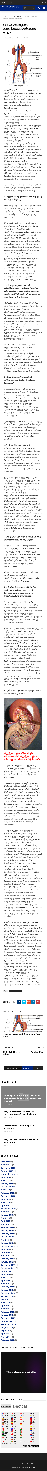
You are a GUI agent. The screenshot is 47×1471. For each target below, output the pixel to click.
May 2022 (5, 1189)
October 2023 (7, 1171)
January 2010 (7, 1315)
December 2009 (8, 1318)
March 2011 (6, 1283)
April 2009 (5, 1333)
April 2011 (5, 1280)
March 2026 (6, 1165)
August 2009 (7, 1327)
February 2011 (7, 1287)
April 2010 (5, 1305)
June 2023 (5, 1177)
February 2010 (7, 1312)
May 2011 (5, 1277)
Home (5, 16)
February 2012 (7, 1258)
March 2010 (6, 1308)
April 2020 (5, 1205)
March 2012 (6, 1255)
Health (12, 16)
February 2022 (7, 1193)
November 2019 (8, 1208)
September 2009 (8, 1324)
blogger (37, 1068)
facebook (27, 1068)
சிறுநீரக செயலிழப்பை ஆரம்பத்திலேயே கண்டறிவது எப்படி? (21, 1035)
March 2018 (6, 1224)
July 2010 (5, 1299)
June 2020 (5, 1199)
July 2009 (5, 1330)
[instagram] (39, 2)
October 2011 (7, 1271)
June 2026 (5, 1161)
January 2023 (7, 1183)
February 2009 (7, 1340)
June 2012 (5, 1249)
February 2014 (7, 1233)
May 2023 (5, 1180)
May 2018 (5, 1218)
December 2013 (8, 1236)
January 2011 (7, 1290)
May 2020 (5, 1202)
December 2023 (8, 1168)
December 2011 (8, 1265)
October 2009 (7, 1321)
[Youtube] (45, 2)
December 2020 (8, 1196)
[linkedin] (23, 1463)
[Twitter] (42, 2)
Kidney (20, 16)
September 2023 (8, 1174)
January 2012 (7, 1262)
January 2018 (7, 1230)
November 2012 (8, 1246)
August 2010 (7, 1296)
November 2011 (8, 1268)
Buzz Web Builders (28, 1468)
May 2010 (5, 1302)
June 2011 (5, 1274)
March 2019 (6, 1211)
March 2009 (6, 1337)
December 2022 (8, 1186)
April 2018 (5, 1221)
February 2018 (7, 1227)
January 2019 (7, 1215)
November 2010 (8, 1293)
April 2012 (5, 1252)
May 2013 (5, 1240)
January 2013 (7, 1243)
